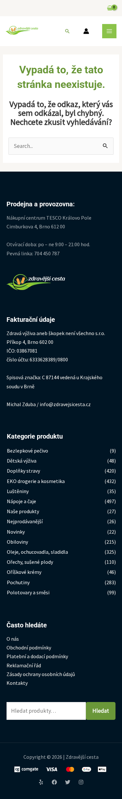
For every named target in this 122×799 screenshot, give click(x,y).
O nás (13, 639)
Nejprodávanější (25, 521)
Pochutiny (18, 582)
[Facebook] (54, 782)
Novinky (16, 531)
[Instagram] (81, 782)
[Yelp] (41, 782)
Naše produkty (23, 511)
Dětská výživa (21, 460)
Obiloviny (17, 542)
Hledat (100, 710)
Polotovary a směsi (28, 592)
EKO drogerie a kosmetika (36, 481)
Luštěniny (18, 491)
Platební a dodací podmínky (37, 656)
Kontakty (17, 683)
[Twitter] (67, 782)
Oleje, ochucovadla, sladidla (37, 552)
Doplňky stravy (23, 470)
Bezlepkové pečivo (27, 450)
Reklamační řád (24, 665)
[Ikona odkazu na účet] (86, 31)
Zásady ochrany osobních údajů (41, 674)
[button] (67, 31)
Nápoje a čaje (21, 501)
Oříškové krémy (24, 572)
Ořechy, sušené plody (30, 562)
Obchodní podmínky (29, 647)
